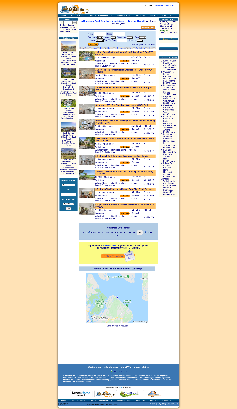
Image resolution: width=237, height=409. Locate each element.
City (102, 48)
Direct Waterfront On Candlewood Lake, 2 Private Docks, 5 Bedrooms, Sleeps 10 (169, 185)
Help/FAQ (154, 15)
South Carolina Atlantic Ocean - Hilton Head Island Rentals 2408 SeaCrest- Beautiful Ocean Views (68, 139)
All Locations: (88, 21)
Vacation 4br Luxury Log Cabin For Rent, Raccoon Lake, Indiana (169, 76)
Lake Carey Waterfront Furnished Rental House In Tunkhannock (169, 139)
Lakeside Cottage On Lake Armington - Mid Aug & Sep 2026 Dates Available (169, 123)
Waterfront (140, 48)
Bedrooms (121, 48)
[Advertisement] (118, 346)
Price (87, 48)
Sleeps (110, 48)
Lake (94, 48)
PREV (93, 233)
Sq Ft (151, 48)
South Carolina (102, 21)
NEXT (150, 233)
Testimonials (140, 15)
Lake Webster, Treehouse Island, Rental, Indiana (169, 88)
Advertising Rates (123, 15)
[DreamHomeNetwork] (81, 393)
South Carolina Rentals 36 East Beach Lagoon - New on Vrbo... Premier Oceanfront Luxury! (68, 113)
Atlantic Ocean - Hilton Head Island (127, 21)
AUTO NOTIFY (109, 246)
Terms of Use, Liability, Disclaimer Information (165, 405)
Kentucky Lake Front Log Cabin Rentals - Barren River (169, 64)
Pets (131, 48)
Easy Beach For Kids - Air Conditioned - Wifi (169, 108)
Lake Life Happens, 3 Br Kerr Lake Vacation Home (169, 154)
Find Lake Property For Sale (101, 15)
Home (63, 15)
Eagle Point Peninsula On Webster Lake (169, 98)
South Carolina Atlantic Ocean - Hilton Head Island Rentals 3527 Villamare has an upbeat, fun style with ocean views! (68, 58)
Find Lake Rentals (78, 15)
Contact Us (166, 15)
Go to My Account (161, 5)
